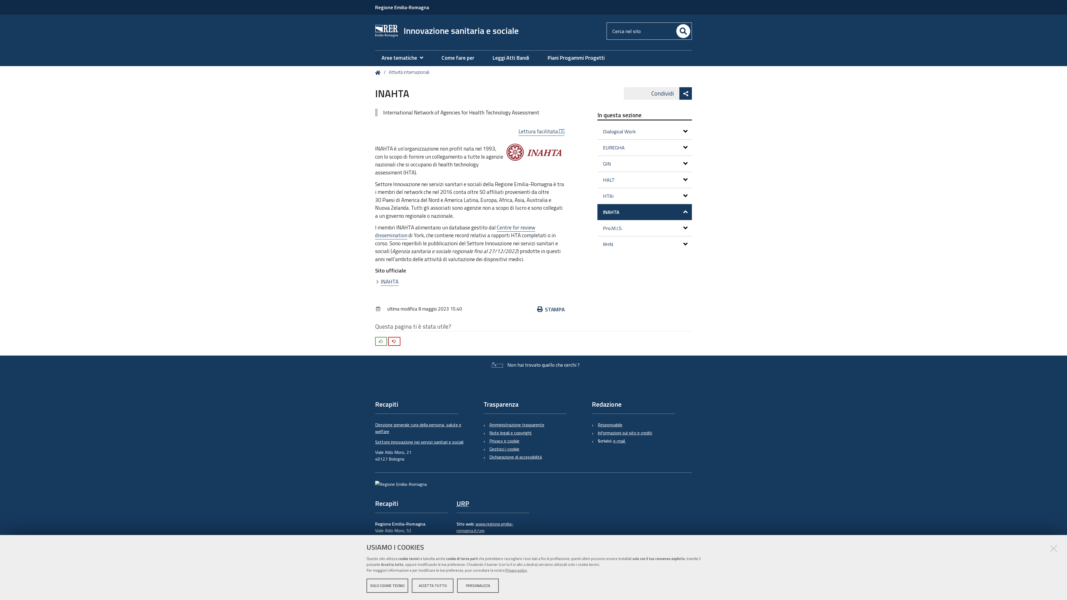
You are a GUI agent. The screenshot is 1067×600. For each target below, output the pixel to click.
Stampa (555, 309)
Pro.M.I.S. (612, 228)
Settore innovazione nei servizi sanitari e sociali (419, 442)
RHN (608, 244)
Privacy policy (516, 570)
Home (379, 72)
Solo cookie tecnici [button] (387, 585)
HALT (609, 180)
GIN (607, 164)
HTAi (608, 196)
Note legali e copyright (510, 432)
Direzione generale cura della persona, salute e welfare (418, 428)
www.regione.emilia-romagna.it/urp (485, 527)
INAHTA (389, 282)
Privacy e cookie (504, 441)
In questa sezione (619, 115)
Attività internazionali (409, 72)
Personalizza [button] (478, 585)
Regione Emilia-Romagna (402, 7)
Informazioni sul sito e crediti (625, 432)
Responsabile (610, 424)
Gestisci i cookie (504, 449)
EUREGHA (614, 147)
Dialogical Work (619, 131)
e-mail (619, 441)
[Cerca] (683, 31)
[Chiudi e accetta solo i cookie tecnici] (1053, 548)
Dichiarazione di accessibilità (515, 457)
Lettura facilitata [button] (538, 131)
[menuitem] (405, 58)
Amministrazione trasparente (516, 424)
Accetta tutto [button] (433, 585)
